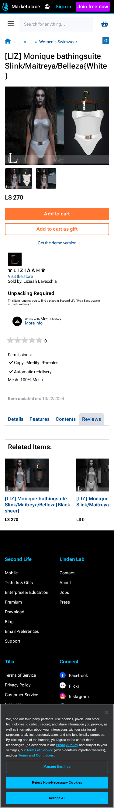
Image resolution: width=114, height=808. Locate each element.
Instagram (78, 696)
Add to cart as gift (57, 229)
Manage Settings (57, 766)
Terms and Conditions (36, 755)
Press (65, 602)
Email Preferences (22, 631)
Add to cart (57, 214)
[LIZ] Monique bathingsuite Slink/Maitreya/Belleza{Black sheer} (37, 505)
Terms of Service (20, 675)
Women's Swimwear (58, 41)
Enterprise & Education (26, 592)
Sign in (63, 6)
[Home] (8, 41)
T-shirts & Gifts (19, 582)
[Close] (106, 712)
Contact (67, 572)
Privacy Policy (17, 684)
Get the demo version (57, 242)
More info (34, 323)
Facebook (78, 675)
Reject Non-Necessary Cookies (57, 782)
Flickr (73, 686)
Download (15, 611)
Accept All (57, 798)
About (65, 582)
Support (12, 641)
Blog (9, 621)
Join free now (93, 6)
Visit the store (20, 276)
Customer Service (21, 694)
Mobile (11, 572)
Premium (13, 602)
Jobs (64, 592)
